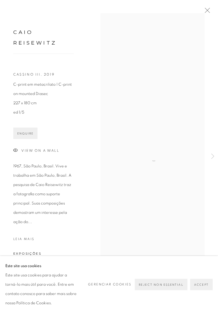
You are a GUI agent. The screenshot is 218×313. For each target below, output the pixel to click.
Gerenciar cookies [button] (110, 284)
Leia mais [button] (24, 239)
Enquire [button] (25, 133)
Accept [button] (201, 284)
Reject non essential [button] (161, 284)
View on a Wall (40, 151)
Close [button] (206, 12)
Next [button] (212, 156)
